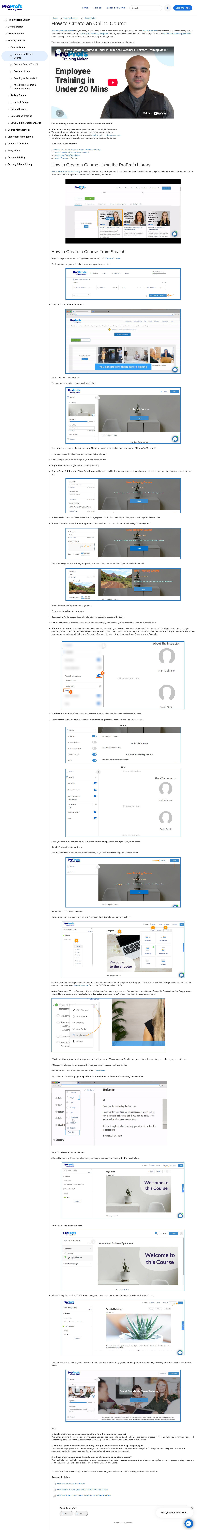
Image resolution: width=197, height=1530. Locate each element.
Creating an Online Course (23, 56)
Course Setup (18, 47)
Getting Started (16, 26)
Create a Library (22, 71)
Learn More (99, 1070)
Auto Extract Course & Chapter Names (25, 87)
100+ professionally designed (94, 33)
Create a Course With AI (26, 64)
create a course (150, 31)
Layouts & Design (20, 102)
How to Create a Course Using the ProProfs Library (77, 149)
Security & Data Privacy (20, 164)
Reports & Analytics (18, 143)
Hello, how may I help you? (174, 1512)
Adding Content (19, 95)
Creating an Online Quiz (26, 78)
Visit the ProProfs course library (65, 171)
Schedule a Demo (116, 7)
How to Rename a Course (65, 158)
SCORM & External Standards (26, 123)
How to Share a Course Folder (71, 1483)
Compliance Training (21, 116)
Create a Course (112, 258)
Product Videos (16, 33)
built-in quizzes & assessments (106, 135)
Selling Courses (19, 109)
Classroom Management (20, 137)
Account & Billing (17, 157)
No (81, 1513)
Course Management (19, 130)
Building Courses (17, 40)
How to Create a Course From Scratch (71, 152)
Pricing (97, 7)
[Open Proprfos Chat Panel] (188, 1523)
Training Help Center (19, 20)
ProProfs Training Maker (62, 31)
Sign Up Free (183, 7)
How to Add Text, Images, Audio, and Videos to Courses (82, 1489)
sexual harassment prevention (177, 33)
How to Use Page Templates (67, 155)
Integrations (14, 150)
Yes (66, 1513)
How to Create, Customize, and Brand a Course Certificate (84, 1495)
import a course (81, 985)
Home (85, 7)
